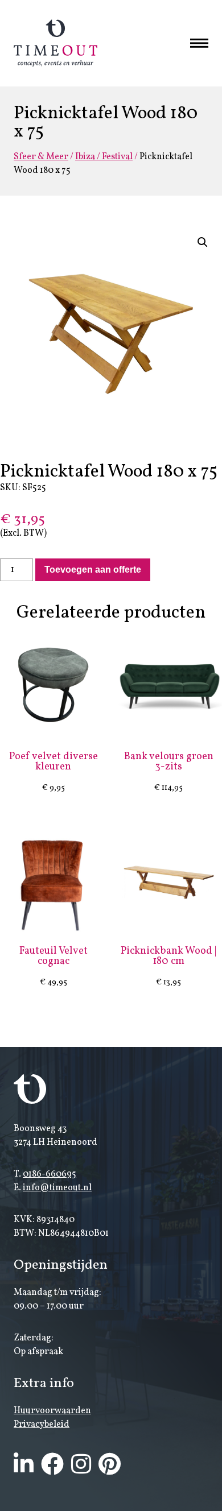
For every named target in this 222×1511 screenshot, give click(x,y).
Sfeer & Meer (41, 157)
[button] (202, 242)
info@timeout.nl (57, 1188)
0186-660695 (49, 1174)
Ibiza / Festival (104, 157)
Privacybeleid (41, 1424)
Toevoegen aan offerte (92, 569)
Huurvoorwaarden (52, 1411)
